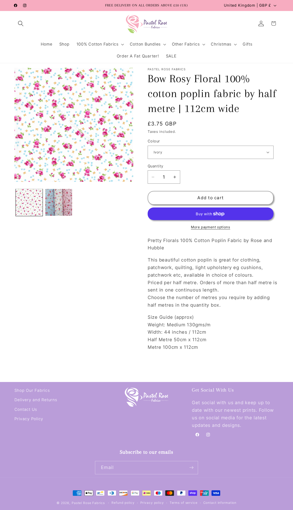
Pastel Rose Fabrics (88, 503)
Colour (154, 141)
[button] (20, 23)
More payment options (210, 227)
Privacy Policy (28, 418)
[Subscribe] (191, 467)
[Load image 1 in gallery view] (29, 202)
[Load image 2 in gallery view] (58, 202)
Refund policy (122, 503)
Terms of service (184, 503)
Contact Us (25, 409)
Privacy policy (152, 503)
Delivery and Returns (35, 399)
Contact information (220, 503)
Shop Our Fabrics (32, 390)
